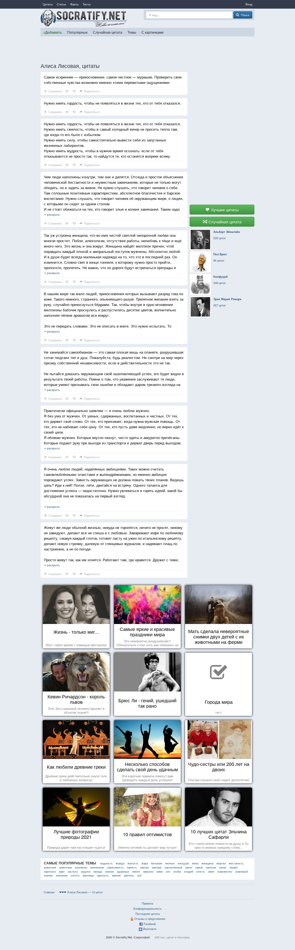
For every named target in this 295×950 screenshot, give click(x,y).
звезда (97, 871)
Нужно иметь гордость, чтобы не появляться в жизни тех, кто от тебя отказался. (112, 103)
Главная (49, 892)
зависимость (115, 867)
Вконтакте (149, 929)
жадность (106, 863)
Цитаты (47, 4)
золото (75, 875)
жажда (120, 863)
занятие (211, 867)
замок (199, 867)
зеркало (148, 871)
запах (222, 867)
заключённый (173, 867)
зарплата (50, 871)
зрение (116, 875)
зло (168, 871)
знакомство (224, 871)
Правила (147, 903)
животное (50, 867)
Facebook (150, 924)
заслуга (73, 871)
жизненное (97, 867)
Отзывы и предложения (149, 919)
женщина (207, 863)
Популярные (77, 32)
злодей (188, 871)
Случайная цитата (107, 32)
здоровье (123, 871)
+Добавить (52, 32)
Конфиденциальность (147, 908)
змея (211, 871)
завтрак (157, 867)
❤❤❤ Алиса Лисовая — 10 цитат (81, 892)
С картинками (152, 32)
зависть (132, 867)
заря (62, 871)
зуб (139, 875)
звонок (109, 871)
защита (85, 871)
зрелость (103, 875)
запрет (233, 867)
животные (65, 867)
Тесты (86, 4)
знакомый (241, 871)
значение (62, 875)
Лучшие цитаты (224, 209)
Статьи (61, 4)
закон (188, 867)
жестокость (236, 863)
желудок (183, 863)
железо (170, 863)
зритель (129, 875)
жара (144, 863)
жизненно (81, 867)
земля (136, 871)
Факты (74, 4)
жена (195, 863)
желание (156, 863)
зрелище (88, 875)
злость (200, 871)
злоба (177, 871)
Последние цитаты (147, 914)
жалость (132, 863)
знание (48, 875)
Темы (131, 32)
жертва (221, 863)
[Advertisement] (147, 49)
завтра (144, 867)
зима (159, 871)
